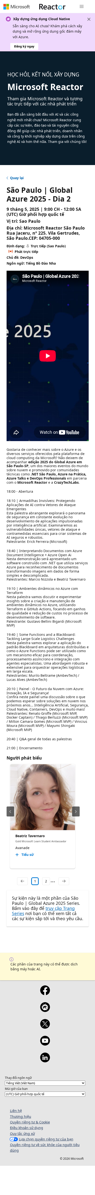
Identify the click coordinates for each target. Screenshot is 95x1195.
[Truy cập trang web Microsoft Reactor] (52, 6)
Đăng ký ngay (24, 46)
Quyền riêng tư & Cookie (30, 1122)
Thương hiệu (20, 1116)
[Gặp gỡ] (45, 1010)
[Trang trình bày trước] (10, 811)
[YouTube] (45, 1044)
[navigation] (22, 881)
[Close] (89, 19)
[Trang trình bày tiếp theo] (76, 811)
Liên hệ (16, 1110)
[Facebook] (45, 993)
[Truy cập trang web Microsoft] (16, 6)
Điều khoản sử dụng (26, 1127)
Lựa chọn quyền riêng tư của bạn (46, 1139)
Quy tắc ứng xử (22, 1133)
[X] (45, 1027)
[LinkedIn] (45, 1061)
